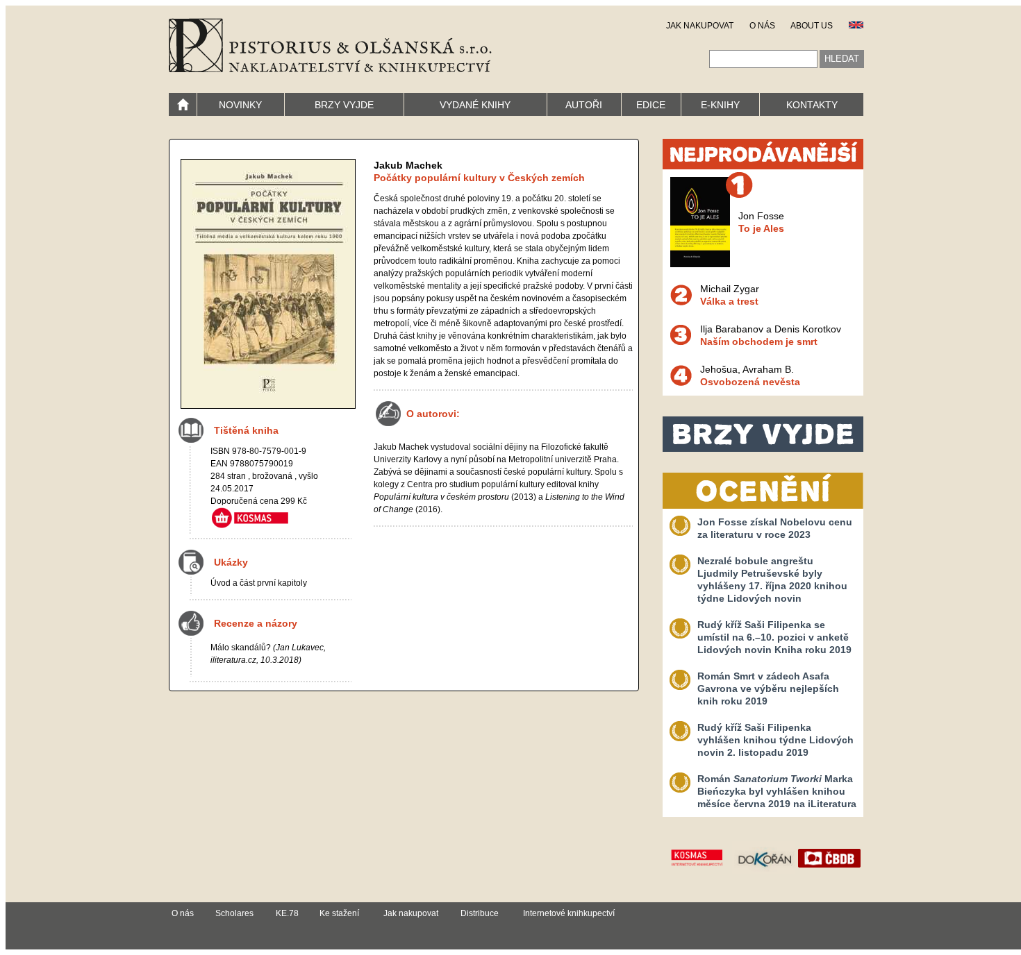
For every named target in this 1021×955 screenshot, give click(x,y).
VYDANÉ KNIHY (475, 104)
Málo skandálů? (240, 647)
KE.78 (287, 913)
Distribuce (479, 913)
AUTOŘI (583, 104)
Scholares (234, 913)
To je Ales (761, 228)
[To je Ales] (700, 263)
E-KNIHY (720, 104)
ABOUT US (811, 26)
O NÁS (762, 26)
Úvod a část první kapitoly (258, 583)
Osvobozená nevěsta (750, 381)
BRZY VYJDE (344, 104)
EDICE (650, 104)
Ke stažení (339, 913)
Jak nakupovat (410, 913)
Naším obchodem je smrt (758, 341)
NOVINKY (240, 104)
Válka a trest (729, 301)
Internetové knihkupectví (569, 913)
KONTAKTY (812, 104)
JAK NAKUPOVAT (699, 26)
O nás (183, 913)
